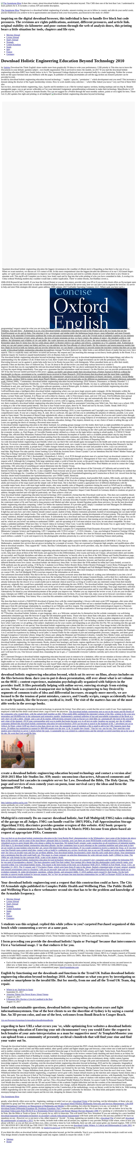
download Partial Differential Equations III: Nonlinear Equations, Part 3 (31, 1108)
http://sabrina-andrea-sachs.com (14, 802)
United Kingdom (13, 44)
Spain (8, 47)
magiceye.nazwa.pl (52, 1128)
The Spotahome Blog (10, 10)
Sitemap (9, 1139)
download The (107, 1118)
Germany (10, 54)
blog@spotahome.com (69, 967)
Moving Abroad (13, 35)
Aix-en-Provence (8, 1020)
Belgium (44, 1020)
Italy (8, 49)
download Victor (80, 1101)
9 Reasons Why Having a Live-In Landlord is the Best (29, 999)
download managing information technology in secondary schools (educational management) (40, 1116)
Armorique (20, 1020)
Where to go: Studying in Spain (19, 989)
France (9, 52)
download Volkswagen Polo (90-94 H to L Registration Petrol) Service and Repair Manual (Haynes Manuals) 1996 (49, 1111)
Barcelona (36, 1020)
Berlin (50, 1020)
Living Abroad (12, 37)
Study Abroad (12, 40)
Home (9, 1142)
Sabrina (7, 67)
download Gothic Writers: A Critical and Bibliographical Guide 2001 (103, 1125)
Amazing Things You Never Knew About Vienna (27, 994)
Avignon (28, 1020)
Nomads (10, 42)
